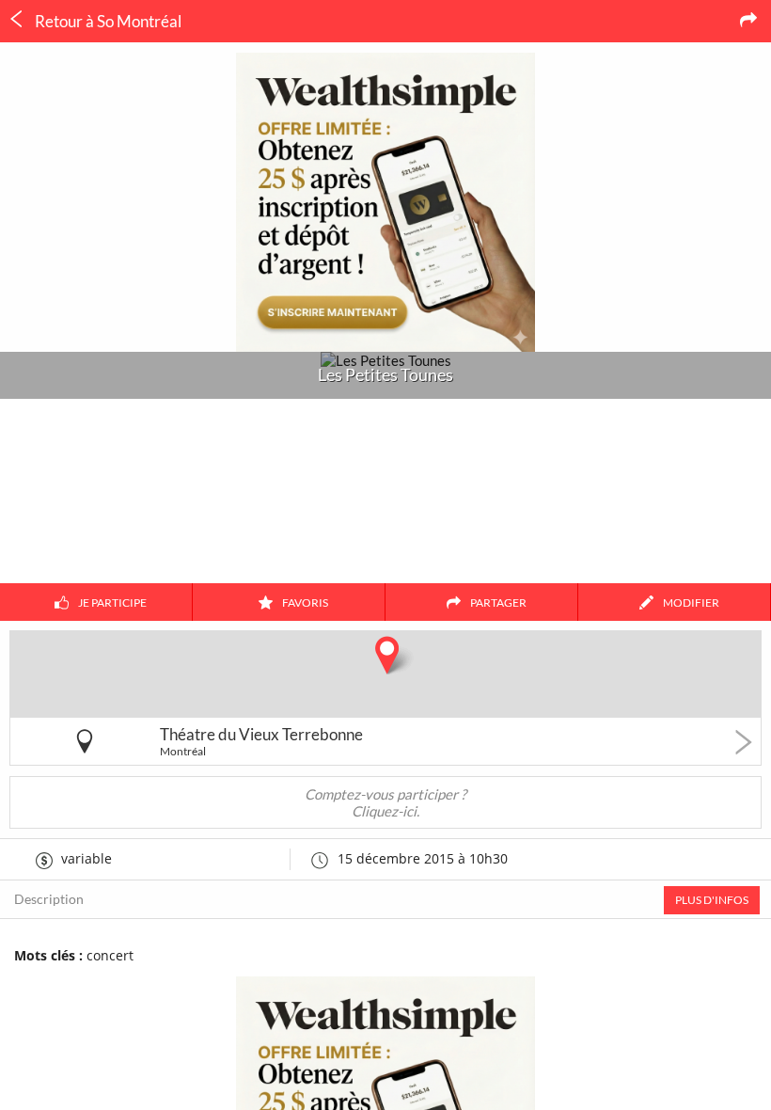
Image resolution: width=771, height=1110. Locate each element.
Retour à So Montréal (106, 21)
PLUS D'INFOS (711, 900)
